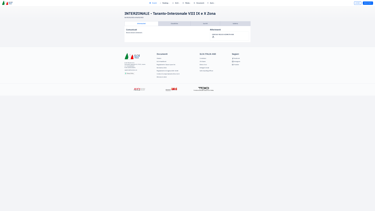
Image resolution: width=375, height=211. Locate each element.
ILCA (176, 3)
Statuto (159, 58)
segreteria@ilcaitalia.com (131, 70)
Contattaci (203, 58)
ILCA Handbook (161, 61)
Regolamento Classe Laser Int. (166, 64)
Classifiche (174, 23)
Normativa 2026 (162, 68)
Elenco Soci (203, 64)
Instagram (236, 61)
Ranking (165, 3)
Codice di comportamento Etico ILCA (168, 74)
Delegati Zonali (204, 68)
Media (187, 3)
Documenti (200, 3)
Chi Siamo (203, 61)
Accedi (357, 3)
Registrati (368, 3)
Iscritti (205, 23)
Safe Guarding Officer (206, 71)
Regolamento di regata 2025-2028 (167, 71)
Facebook (236, 58)
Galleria (235, 23)
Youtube (236, 64)
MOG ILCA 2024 (162, 77)
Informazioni (141, 23)
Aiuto (212, 3)
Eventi (154, 3)
